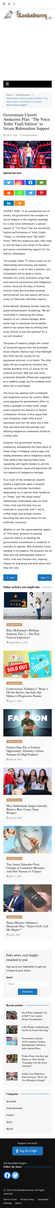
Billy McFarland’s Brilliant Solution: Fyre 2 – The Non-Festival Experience (23, 633)
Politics (10, 1115)
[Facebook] (30, 180)
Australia (11, 1101)
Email (9, 977)
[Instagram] (20, 180)
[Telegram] (30, 190)
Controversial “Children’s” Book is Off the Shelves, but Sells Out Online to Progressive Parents (27, 692)
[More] (20, 201)
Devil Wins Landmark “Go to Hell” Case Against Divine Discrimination (34, 1016)
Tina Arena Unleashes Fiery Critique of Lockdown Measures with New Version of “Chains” (25, 867)
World (9, 1128)
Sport (9, 1122)
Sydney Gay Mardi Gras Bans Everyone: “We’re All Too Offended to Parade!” (34, 1077)
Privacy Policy (27, 1199)
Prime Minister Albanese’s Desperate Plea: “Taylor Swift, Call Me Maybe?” (27, 926)
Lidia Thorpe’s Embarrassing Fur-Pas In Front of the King (35, 1028)
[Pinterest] (41, 190)
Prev (12, 577)
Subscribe (27, 991)
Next (43, 577)
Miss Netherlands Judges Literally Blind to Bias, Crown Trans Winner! (26, 809)
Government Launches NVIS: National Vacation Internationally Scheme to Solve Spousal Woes (33, 1043)
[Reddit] (9, 190)
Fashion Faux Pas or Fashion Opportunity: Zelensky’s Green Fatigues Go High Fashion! (25, 750)
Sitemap (7, 1203)
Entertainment (30, 135)
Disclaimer (43, 1199)
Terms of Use (10, 1199)
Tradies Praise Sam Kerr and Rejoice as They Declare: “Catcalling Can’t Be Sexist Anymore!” (35, 1060)
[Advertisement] (27, 49)
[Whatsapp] (20, 190)
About (18, 1203)
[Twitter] (9, 180)
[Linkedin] (9, 201)
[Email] (41, 180)
